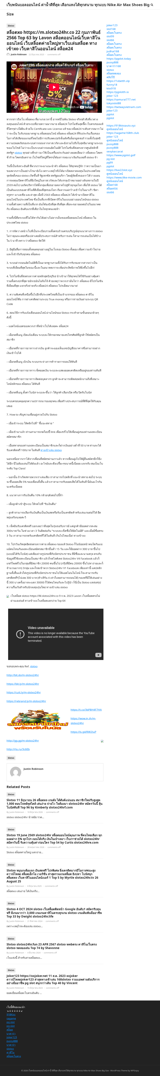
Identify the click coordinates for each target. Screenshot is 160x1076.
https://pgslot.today (119, 58)
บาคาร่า (11, 1033)
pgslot (110, 114)
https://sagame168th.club (123, 133)
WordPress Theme (118, 1070)
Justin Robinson (19, 54)
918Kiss (11, 1014)
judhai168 (113, 51)
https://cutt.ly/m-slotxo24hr (24, 692)
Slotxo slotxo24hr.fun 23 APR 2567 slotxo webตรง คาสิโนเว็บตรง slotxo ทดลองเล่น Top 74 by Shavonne (52, 946)
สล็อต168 (112, 185)
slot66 (110, 40)
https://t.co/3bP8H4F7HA (86, 709)
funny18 (112, 84)
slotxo (18, 152)
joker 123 (112, 95)
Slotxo (11, 25)
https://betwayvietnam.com (124, 107)
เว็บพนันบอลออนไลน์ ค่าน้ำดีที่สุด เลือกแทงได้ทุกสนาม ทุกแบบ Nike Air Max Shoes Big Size (78, 9)
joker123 (112, 25)
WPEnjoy (135, 1070)
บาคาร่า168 (114, 66)
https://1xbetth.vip (118, 81)
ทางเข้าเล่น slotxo (51, 450)
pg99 (110, 162)
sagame (11, 1018)
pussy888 (112, 62)
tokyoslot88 (114, 103)
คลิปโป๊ (111, 77)
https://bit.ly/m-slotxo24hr (23, 684)
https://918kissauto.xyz (121, 125)
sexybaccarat (115, 151)
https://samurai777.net (121, 99)
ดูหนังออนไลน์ (115, 129)
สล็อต (10, 1029)
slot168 (111, 29)
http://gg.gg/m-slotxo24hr (23, 740)
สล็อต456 (112, 188)
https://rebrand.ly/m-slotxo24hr (26, 701)
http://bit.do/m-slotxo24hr (23, 675)
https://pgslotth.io (118, 92)
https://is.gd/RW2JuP (83, 732)
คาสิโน (10, 1052)
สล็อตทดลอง (114, 73)
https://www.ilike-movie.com (124, 177)
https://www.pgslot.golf (121, 155)
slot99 (110, 36)
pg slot (111, 159)
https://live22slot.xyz (119, 170)
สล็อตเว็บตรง (114, 32)
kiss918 (111, 88)
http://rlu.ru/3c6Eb (18, 749)
